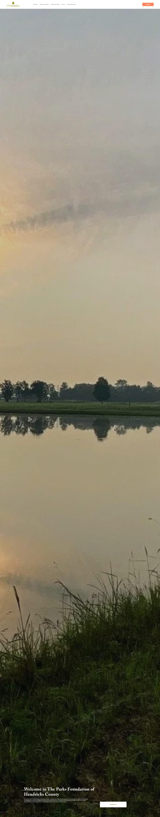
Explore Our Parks (55, 4)
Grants (63, 4)
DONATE (148, 4)
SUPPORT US (113, 804)
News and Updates (44, 4)
